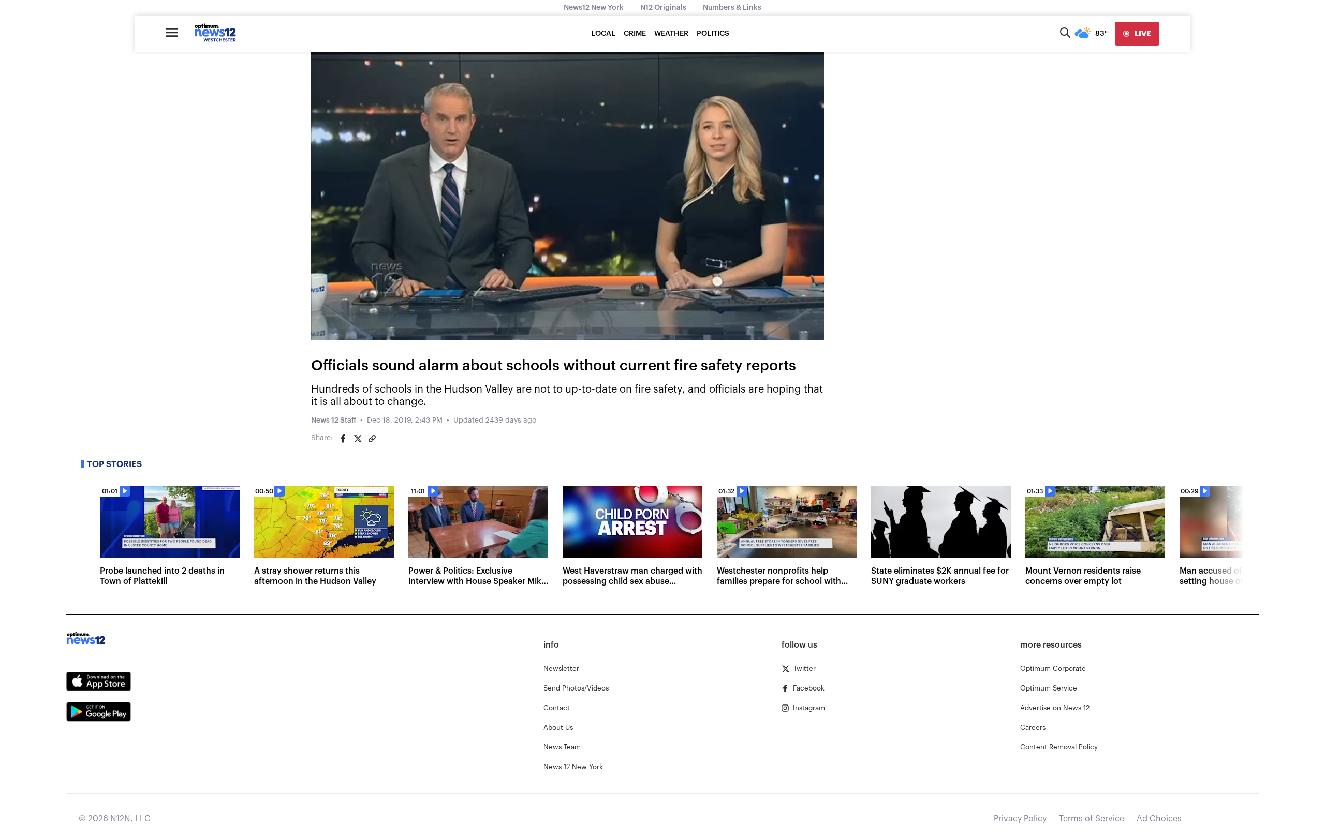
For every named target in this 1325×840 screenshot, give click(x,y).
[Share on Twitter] (358, 438)
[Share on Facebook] (343, 438)
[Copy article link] (372, 438)
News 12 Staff (333, 420)
